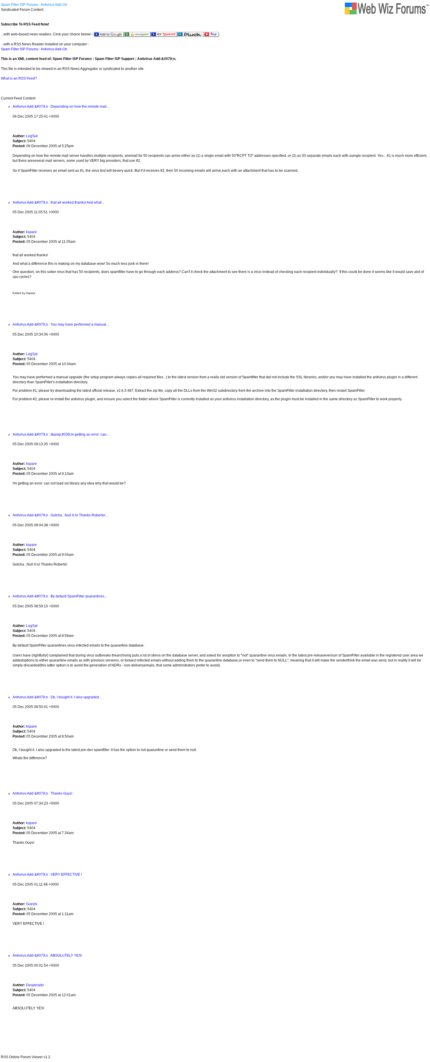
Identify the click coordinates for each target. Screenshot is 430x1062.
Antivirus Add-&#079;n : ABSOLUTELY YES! (47, 955)
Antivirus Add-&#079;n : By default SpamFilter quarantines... (60, 596)
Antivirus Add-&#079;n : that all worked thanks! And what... (58, 202)
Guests (31, 904)
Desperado (35, 985)
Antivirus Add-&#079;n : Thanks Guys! (42, 793)
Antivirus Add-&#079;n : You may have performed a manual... (61, 324)
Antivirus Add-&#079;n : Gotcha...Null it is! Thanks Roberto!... (60, 515)
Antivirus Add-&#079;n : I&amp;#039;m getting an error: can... (61, 434)
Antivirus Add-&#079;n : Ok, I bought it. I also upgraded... (57, 697)
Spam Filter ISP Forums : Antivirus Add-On (34, 5)
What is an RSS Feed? (19, 78)
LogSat (31, 136)
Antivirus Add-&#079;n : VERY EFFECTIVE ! (47, 874)
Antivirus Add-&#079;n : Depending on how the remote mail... (61, 106)
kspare (31, 232)
